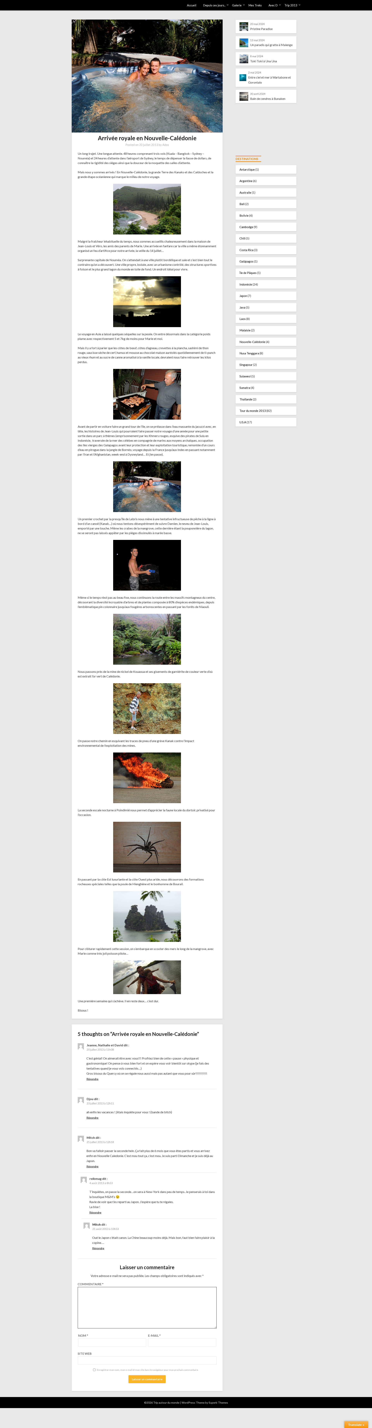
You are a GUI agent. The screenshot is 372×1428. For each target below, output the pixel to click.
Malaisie (245, 330)
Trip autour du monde (92, 5)
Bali (242, 204)
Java (242, 307)
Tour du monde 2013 (252, 410)
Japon (243, 296)
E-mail (154, 1335)
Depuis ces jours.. (214, 5)
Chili (242, 238)
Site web (85, 1353)
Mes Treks (255, 5)
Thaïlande (245, 399)
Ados (165, 144)
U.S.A (242, 422)
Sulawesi (245, 376)
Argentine (245, 181)
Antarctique (247, 169)
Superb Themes (218, 1402)
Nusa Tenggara (249, 353)
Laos (242, 319)
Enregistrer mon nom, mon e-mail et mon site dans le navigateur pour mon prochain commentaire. (148, 1369)
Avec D (273, 5)
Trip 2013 (290, 5)
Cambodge (246, 227)
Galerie (237, 5)
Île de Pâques (248, 272)
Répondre (92, 1079)
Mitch (96, 1224)
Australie (245, 192)
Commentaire (90, 1284)
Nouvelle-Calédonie (252, 342)
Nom (83, 1335)
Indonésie (245, 284)
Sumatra (244, 387)
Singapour (246, 364)
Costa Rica (246, 250)
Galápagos (246, 261)
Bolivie (244, 215)
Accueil (191, 5)
